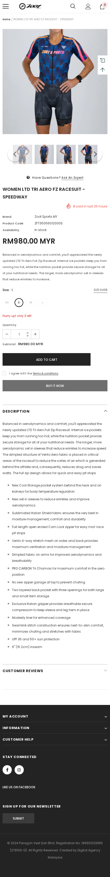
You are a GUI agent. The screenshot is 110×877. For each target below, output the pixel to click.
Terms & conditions (45, 373)
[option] (55, 81)
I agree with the (20, 373)
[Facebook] (7, 769)
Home (6, 19)
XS (7, 302)
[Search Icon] (72, 6)
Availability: (11, 230)
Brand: (7, 217)
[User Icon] (88, 6)
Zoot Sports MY (46, 216)
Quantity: (10, 325)
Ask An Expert (72, 177)
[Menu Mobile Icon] (6, 6)
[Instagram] (19, 769)
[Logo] (30, 6)
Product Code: (13, 223)
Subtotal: (10, 344)
